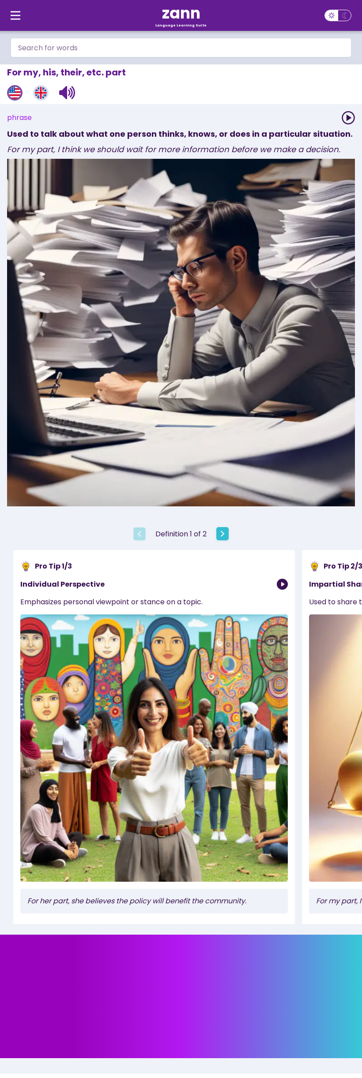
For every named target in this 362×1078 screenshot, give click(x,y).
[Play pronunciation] (348, 117)
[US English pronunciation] (15, 93)
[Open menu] (15, 15)
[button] (67, 92)
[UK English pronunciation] (41, 93)
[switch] (337, 15)
